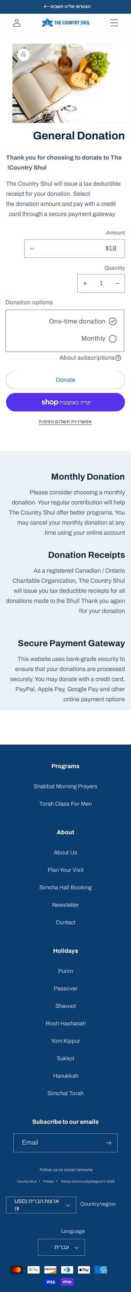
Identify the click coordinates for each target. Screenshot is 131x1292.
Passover (66, 988)
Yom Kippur (65, 1041)
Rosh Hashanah (66, 1023)
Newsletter (65, 905)
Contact (66, 922)
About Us (65, 852)
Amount (115, 232)
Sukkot (65, 1058)
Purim (65, 971)
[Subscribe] (108, 1142)
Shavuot (65, 1006)
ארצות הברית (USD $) (36, 1204)
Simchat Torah (65, 1093)
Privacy (48, 1181)
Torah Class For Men (65, 804)
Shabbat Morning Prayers (65, 786)
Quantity (114, 268)
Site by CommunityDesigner (81, 1181)
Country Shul (27, 1181)
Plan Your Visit (66, 870)
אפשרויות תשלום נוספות (65, 421)
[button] (114, 23)
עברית (61, 1247)
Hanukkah (65, 1076)
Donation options (29, 302)
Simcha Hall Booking (65, 887)
